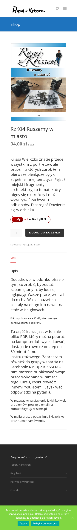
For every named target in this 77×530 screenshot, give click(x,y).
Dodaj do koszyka (44, 232)
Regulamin (16, 473)
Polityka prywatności (22, 481)
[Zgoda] (72, 518)
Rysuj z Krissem (31, 244)
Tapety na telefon (20, 464)
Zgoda (23, 523)
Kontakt (14, 490)
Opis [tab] (13, 257)
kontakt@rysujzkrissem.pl (28, 409)
